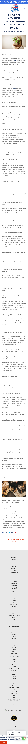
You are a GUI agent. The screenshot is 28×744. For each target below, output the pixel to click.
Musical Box (14, 613)
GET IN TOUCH (14, 691)
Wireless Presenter (14, 655)
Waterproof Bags (14, 583)
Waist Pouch (14, 581)
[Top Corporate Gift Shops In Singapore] (14, 710)
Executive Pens (14, 670)
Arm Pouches (14, 557)
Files (14, 672)
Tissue (14, 619)
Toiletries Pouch (14, 579)
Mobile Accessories (14, 642)
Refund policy (14, 587)
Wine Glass (14, 624)
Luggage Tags (14, 564)
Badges (14, 661)
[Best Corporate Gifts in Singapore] (14, 722)
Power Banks (14, 643)
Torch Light (14, 647)
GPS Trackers (14, 640)
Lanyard (14, 664)
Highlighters (14, 674)
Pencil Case (14, 682)
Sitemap (14, 728)
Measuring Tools (14, 608)
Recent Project (14, 706)
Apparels (14, 659)
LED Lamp (14, 606)
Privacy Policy (14, 693)
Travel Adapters (14, 574)
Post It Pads (14, 685)
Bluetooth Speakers (14, 629)
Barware (14, 593)
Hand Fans (14, 598)
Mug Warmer (14, 611)
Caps (14, 663)
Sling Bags (14, 617)
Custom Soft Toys (14, 596)
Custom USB (14, 634)
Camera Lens (14, 630)
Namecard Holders (14, 680)
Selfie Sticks (14, 645)
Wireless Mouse (14, 653)
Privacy (14, 695)
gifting (14, 60)
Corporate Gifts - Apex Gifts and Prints (15, 726)
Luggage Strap (14, 563)
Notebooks (14, 678)
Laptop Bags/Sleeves (14, 604)
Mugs (14, 610)
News (14, 704)
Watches (14, 651)
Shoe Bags (14, 566)
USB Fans (14, 649)
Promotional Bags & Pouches (14, 615)
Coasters (14, 595)
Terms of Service (14, 585)
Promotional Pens (14, 683)
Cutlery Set (14, 559)
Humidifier (14, 600)
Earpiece (14, 638)
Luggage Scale (14, 561)
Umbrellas (14, 623)
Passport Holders (14, 568)
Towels (14, 577)
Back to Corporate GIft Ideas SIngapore (15, 540)
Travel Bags (14, 576)
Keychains (14, 602)
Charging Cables (14, 632)
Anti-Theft (14, 591)
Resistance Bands (14, 572)
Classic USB (14, 636)
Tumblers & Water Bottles (14, 621)
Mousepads (14, 676)
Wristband (14, 666)
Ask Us (14, 689)
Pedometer (14, 570)
